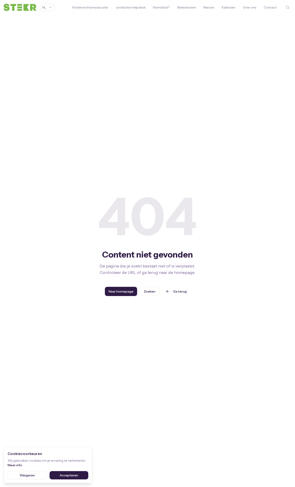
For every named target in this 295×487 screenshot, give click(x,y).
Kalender (229, 7)
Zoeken (149, 291)
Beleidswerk (186, 7)
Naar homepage (121, 291)
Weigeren (27, 475)
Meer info (15, 465)
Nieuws (208, 7)
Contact (270, 7)
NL (44, 7)
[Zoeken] (287, 7)
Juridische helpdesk (131, 7)
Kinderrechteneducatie (90, 7)
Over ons (250, 7)
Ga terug (180, 291)
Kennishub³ (161, 7)
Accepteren (69, 475)
